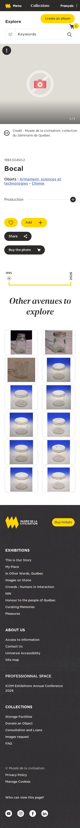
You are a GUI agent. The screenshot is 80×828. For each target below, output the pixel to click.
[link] (13, 21)
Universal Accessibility (22, 653)
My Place (12, 567)
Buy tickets (63, 522)
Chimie (38, 183)
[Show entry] (21, 342)
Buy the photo (20, 250)
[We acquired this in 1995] (9, 284)
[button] (10, 34)
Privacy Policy (16, 775)
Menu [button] (17, 6)
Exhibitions (17, 550)
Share (13, 236)
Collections (18, 706)
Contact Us (14, 646)
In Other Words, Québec (24, 573)
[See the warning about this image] (6, 50)
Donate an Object (19, 723)
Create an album (57, 18)
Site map (12, 660)
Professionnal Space (28, 676)
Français (67, 6)
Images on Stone (18, 580)
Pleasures (12, 613)
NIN (8, 593)
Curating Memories (20, 607)
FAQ (8, 743)
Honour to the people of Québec (30, 600)
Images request (17, 737)
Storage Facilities (18, 716)
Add (28, 222)
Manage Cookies (17, 781)
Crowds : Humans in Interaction (29, 587)
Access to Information (22, 640)
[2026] (70, 284)
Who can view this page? (24, 797)
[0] (72, 26)
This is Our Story (18, 560)
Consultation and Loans (24, 730)
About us (15, 629)
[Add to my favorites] (11, 222)
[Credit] (7, 133)
